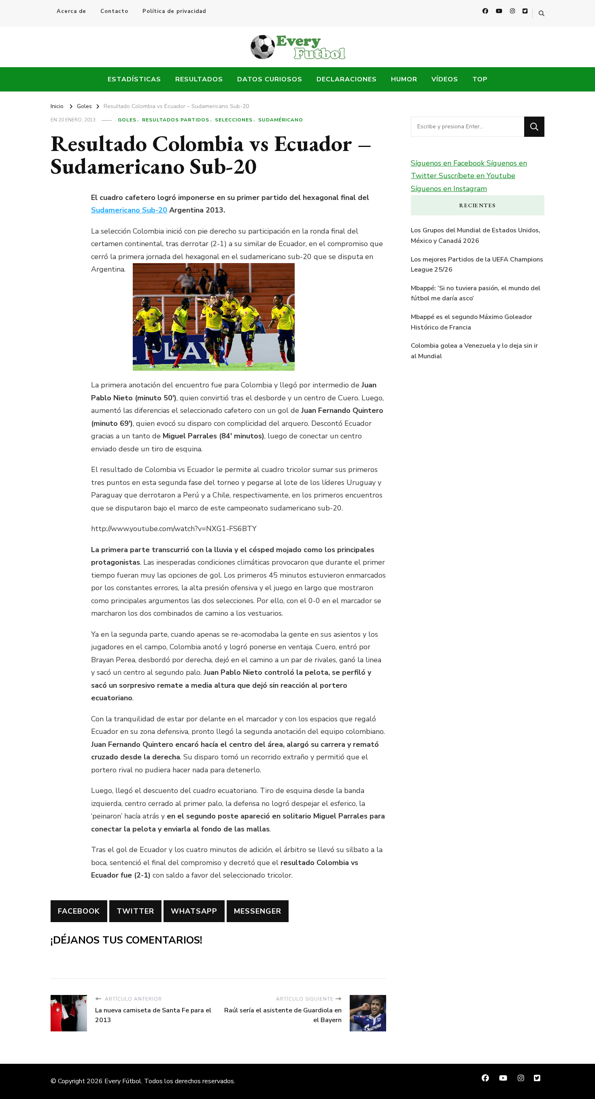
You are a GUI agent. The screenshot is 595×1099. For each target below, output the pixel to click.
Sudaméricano (280, 120)
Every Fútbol (122, 1081)
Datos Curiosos (269, 79)
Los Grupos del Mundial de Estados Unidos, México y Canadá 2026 (475, 235)
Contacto (114, 11)
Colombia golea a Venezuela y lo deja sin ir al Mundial (474, 351)
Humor (404, 79)
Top (480, 79)
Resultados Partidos (175, 120)
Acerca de (71, 11)
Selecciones (234, 120)
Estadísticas (134, 79)
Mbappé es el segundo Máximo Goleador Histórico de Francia (471, 322)
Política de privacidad (174, 11)
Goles (127, 120)
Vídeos (444, 79)
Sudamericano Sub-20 (129, 210)
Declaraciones (347, 79)
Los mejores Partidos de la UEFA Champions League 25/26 (477, 264)
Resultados (199, 79)
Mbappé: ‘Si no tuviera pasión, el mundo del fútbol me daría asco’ (475, 293)
